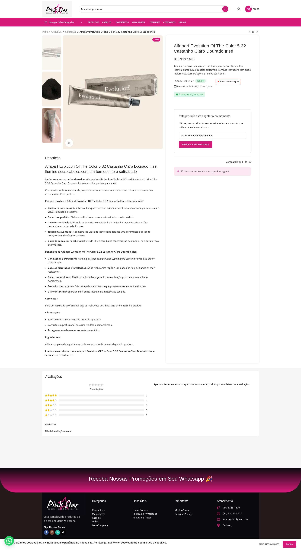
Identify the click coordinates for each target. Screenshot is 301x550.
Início (45, 31)
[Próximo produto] (257, 32)
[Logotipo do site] (57, 8)
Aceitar (289, 544)
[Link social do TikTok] (63, 532)
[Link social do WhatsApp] (250, 162)
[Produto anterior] (249, 32)
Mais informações (269, 544)
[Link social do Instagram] (52, 532)
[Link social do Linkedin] (246, 162)
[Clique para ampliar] (69, 143)
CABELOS (56, 31)
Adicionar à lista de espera (195, 144)
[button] (9, 541)
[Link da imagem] (63, 503)
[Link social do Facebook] (242, 162)
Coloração (70, 31)
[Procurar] (225, 9)
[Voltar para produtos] (253, 32)
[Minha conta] (238, 9)
